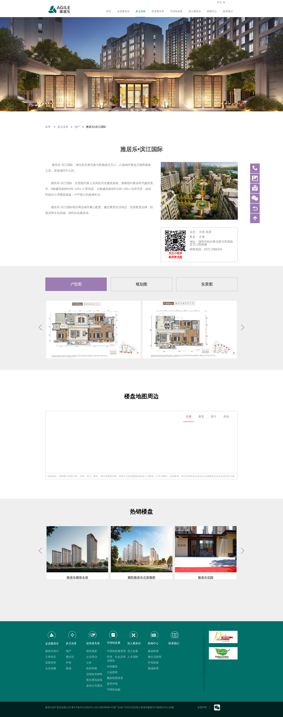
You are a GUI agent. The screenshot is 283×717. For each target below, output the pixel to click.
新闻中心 (212, 11)
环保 (68, 662)
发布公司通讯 (94, 685)
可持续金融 (113, 689)
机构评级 (91, 668)
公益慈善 (112, 672)
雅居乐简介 (52, 651)
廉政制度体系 (115, 677)
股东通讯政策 (94, 679)
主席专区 (50, 656)
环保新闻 (153, 662)
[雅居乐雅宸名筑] (77, 549)
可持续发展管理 (116, 651)
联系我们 (228, 11)
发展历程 (50, 662)
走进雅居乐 (123, 11)
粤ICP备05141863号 (82, 707)
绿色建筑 (112, 666)
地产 (77, 126)
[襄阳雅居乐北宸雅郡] (141, 549)
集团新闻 (153, 651)
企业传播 (50, 668)
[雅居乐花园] (206, 549)
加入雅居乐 (194, 11)
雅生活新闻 (154, 656)
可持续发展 (176, 11)
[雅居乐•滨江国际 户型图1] (189, 329)
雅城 (68, 668)
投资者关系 (158, 11)
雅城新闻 (153, 668)
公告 (89, 662)
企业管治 (91, 656)
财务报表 (91, 651)
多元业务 (141, 11)
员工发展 (132, 651)
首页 (108, 11)
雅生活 (70, 656)
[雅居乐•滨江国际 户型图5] (93, 329)
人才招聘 (132, 656)
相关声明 (112, 683)
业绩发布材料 (94, 674)
